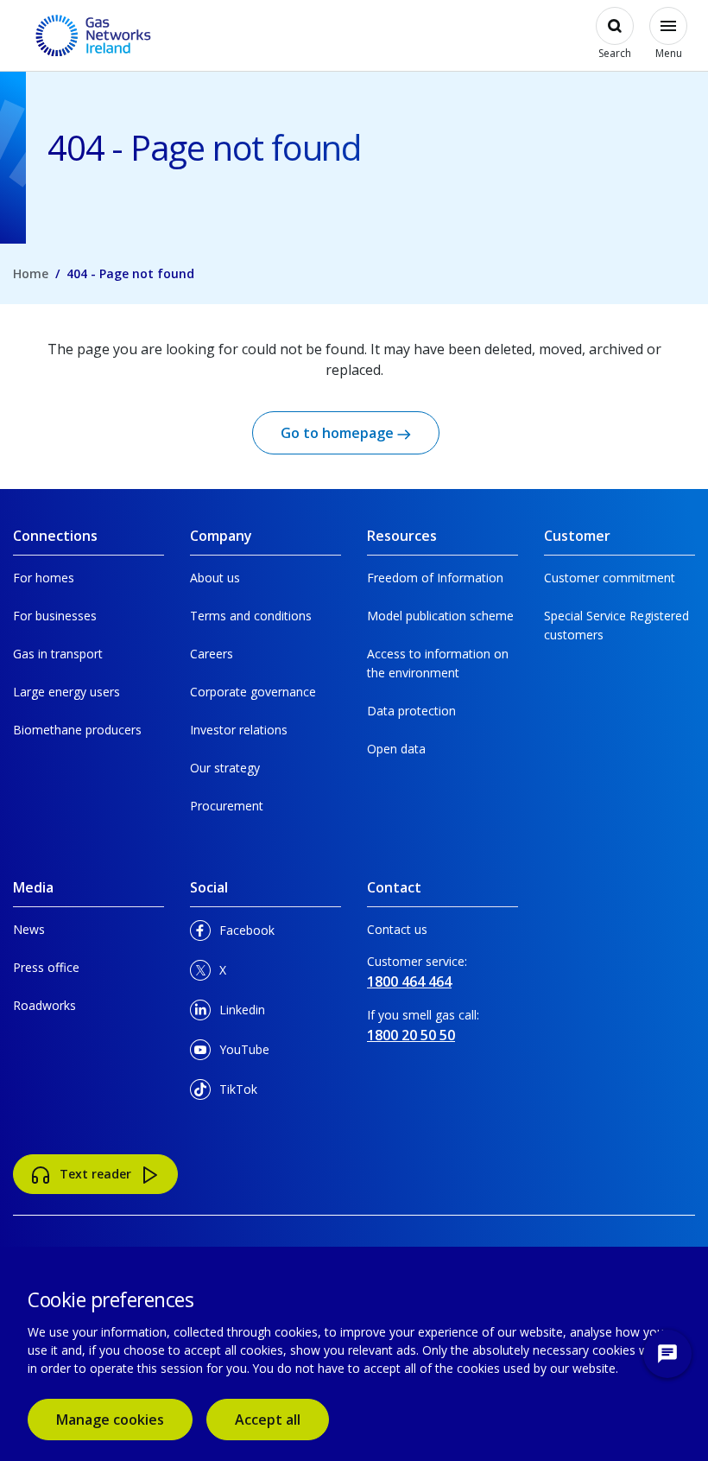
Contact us (397, 929)
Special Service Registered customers (616, 625)
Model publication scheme (440, 615)
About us (215, 577)
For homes (43, 577)
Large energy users (66, 691)
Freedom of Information (435, 577)
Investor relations (239, 729)
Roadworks (44, 1005)
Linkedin (246, 1013)
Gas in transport (58, 653)
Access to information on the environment (438, 663)
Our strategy (225, 767)
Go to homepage (339, 432)
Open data (396, 748)
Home (30, 273)
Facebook (246, 934)
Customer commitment (609, 577)
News (29, 929)
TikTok (246, 1093)
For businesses (55, 615)
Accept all (282, 1419)
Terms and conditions (251, 615)
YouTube (246, 1053)
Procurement (226, 805)
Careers (211, 653)
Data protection (411, 710)
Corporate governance (253, 691)
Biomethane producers (77, 729)
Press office (46, 967)
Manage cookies (110, 1419)
